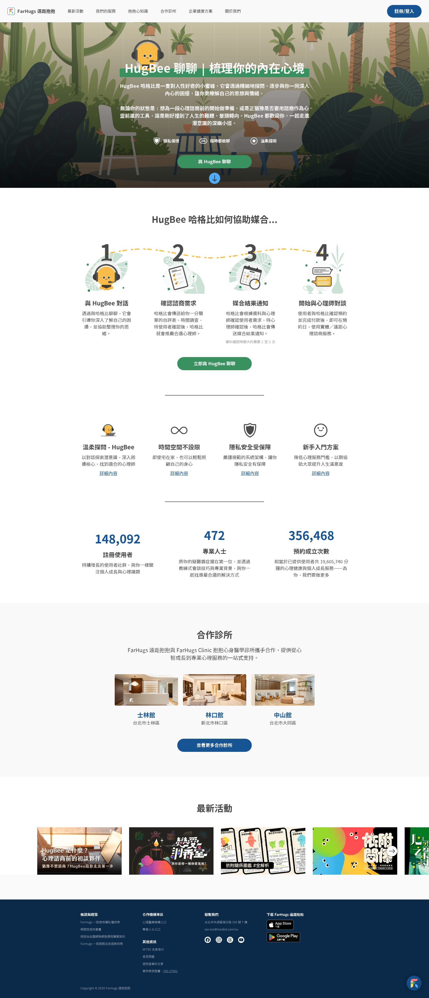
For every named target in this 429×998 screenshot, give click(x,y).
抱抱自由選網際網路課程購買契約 (102, 936)
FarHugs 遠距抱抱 (36, 11)
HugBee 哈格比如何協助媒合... (215, 219)
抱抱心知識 (138, 11)
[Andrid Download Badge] (283, 937)
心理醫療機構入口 (154, 922)
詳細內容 (108, 473)
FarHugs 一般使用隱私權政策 (100, 922)
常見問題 (148, 956)
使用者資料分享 (153, 963)
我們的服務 (106, 11)
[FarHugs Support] (414, 983)
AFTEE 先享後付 (153, 949)
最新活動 (75, 11)
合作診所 (168, 11)
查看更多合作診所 (214, 745)
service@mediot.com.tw (221, 929)
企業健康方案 (201, 11)
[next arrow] (392, 851)
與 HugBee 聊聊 (214, 161)
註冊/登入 (404, 11)
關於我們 (233, 11)
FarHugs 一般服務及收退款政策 (101, 943)
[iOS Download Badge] (280, 925)
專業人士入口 (151, 929)
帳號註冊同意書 (90, 929)
